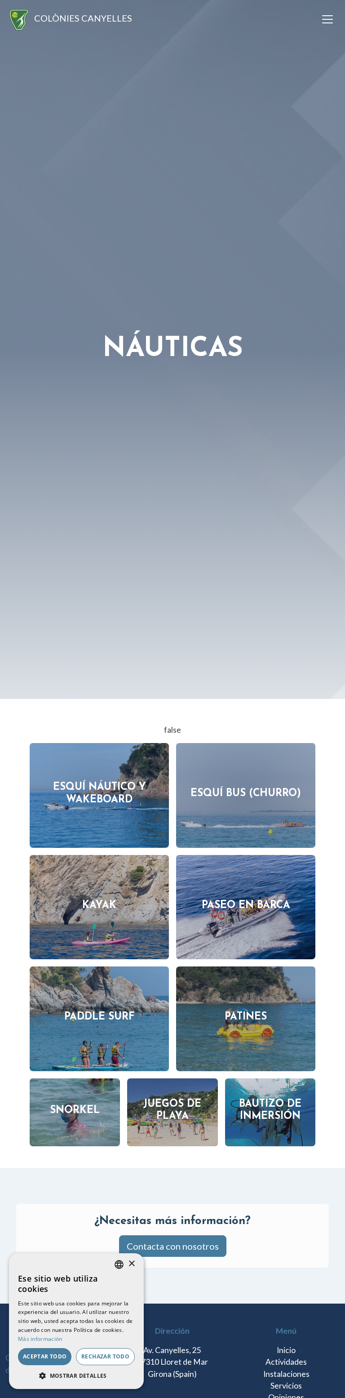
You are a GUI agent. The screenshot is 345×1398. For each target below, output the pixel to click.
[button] (76, 1375)
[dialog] (76, 1321)
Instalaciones (286, 1374)
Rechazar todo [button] (105, 1356)
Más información (40, 1339)
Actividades (286, 1362)
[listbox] (119, 1264)
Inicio (286, 1350)
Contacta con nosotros (173, 1246)
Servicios (286, 1385)
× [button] (131, 1263)
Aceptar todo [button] (45, 1356)
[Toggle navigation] (327, 19)
